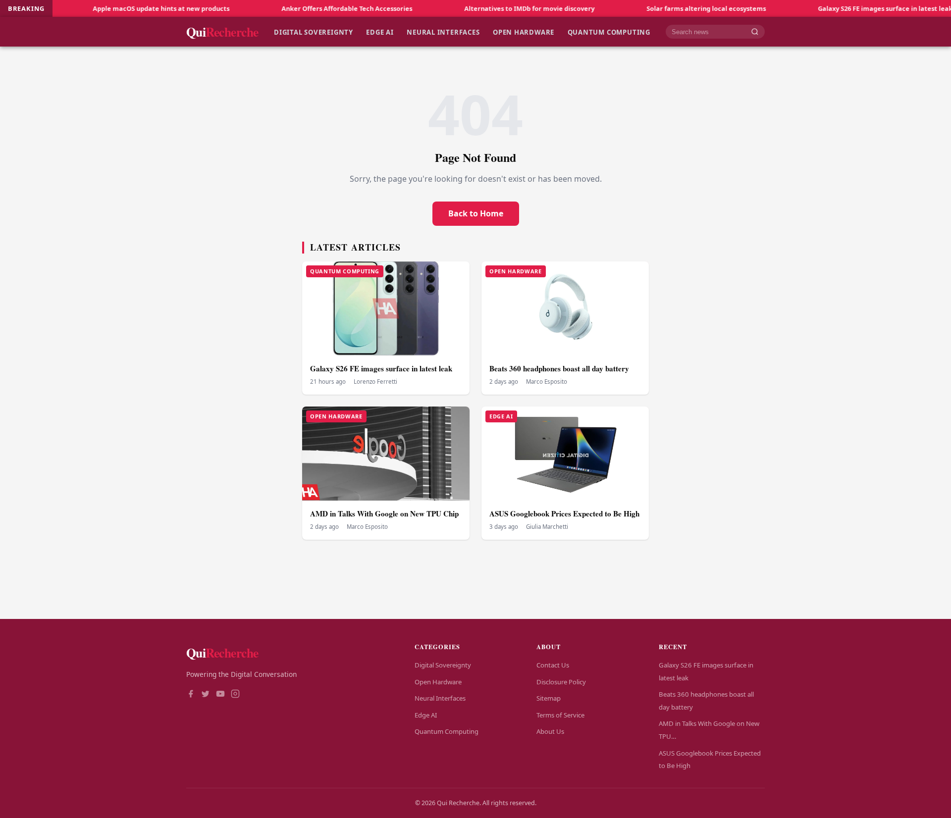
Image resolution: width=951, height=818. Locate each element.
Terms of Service (560, 715)
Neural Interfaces (443, 31)
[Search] (755, 32)
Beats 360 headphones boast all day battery (559, 368)
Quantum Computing (609, 31)
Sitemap (548, 698)
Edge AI (380, 31)
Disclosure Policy (561, 681)
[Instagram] (235, 695)
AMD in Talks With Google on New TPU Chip (384, 513)
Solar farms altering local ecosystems (679, 8)
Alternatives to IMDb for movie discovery (502, 8)
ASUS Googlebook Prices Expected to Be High (564, 513)
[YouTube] (220, 695)
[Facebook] (190, 695)
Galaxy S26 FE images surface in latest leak (858, 8)
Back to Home (475, 213)
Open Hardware (523, 31)
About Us (550, 731)
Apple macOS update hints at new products (134, 8)
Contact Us (552, 665)
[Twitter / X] (205, 695)
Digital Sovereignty (313, 31)
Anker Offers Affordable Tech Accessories (320, 8)
